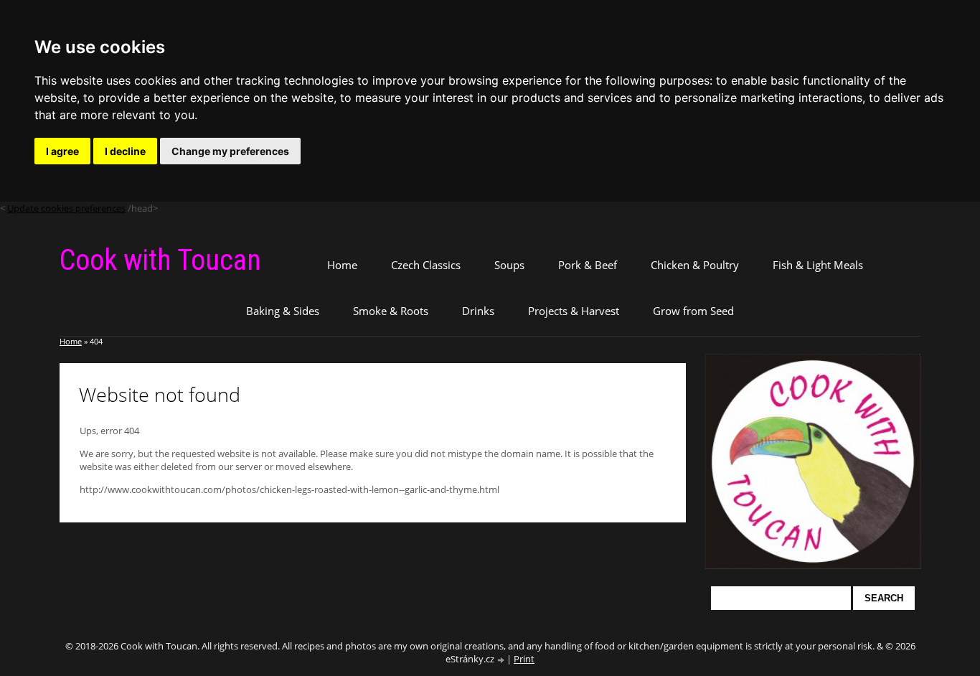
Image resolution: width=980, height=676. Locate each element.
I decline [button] (125, 151)
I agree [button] (62, 151)
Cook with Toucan (160, 260)
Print (524, 658)
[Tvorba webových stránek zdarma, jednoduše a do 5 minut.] (501, 660)
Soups (509, 265)
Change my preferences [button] (230, 151)
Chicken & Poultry (695, 265)
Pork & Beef (587, 265)
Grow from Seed (693, 311)
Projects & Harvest (573, 311)
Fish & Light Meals (818, 265)
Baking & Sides (282, 311)
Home (342, 265)
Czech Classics (426, 265)
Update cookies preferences (66, 208)
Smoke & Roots (390, 311)
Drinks (478, 311)
